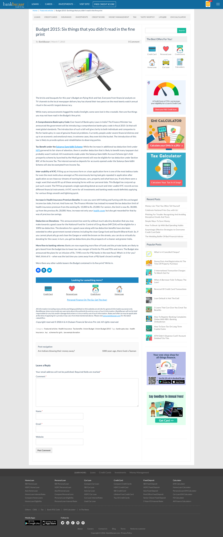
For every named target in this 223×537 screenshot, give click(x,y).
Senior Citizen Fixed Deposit (154, 498)
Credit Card (48, 294)
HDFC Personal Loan (63, 487)
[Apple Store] (49, 524)
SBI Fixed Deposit (150, 484)
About (80, 529)
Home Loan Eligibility (33, 501)
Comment (41, 376)
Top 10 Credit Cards (122, 498)
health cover (99, 210)
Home (35, 10)
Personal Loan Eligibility (64, 498)
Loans (35, 4)
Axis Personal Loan (62, 491)
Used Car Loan (90, 501)
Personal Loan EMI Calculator (184, 491)
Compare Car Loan (91, 484)
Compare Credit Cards (123, 484)
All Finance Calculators (182, 501)
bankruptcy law (122, 329)
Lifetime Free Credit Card (124, 494)
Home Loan (119, 294)
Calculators (179, 67)
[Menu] (218, 4)
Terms (123, 529)
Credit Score (98, 17)
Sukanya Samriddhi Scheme (69, 146)
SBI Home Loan (31, 484)
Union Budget (88, 329)
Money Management (119, 17)
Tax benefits (77, 329)
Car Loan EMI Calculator (182, 494)
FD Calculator (178, 498)
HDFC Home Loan (32, 487)
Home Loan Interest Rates (35, 494)
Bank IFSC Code (53, 509)
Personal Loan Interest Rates (66, 501)
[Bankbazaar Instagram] (78, 523)
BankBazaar (44, 41)
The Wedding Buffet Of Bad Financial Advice (164, 236)
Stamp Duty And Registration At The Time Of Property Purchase (170, 262)
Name (39, 411)
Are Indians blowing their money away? (56, 351)
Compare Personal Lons (64, 494)
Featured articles (46, 10)
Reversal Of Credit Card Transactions (170, 289)
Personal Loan (71, 294)
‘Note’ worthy (147, 17)
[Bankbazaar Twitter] (62, 523)
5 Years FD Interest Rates (153, 501)
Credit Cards (50, 17)
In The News (84, 509)
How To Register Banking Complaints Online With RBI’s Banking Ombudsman (170, 319)
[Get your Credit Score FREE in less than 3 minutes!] (166, 115)
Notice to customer (137, 529)
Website (40, 436)
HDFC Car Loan (90, 494)
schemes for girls (55, 332)
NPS (38, 150)
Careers (90, 529)
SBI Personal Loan (62, 484)
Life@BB (162, 17)
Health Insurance (65, 329)
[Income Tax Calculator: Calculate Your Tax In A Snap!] (166, 187)
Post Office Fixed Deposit (153, 494)
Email (39, 424)
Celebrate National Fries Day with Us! (161, 210)
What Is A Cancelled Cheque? (167, 252)
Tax (134, 17)
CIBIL (35, 509)
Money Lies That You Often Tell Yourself (162, 206)
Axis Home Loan (31, 491)
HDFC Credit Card (121, 487)
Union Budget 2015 (103, 329)
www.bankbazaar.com (111, 316)
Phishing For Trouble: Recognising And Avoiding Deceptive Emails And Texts (165, 215)
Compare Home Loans (34, 498)
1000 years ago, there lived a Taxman (119, 351)
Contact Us (102, 529)
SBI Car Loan (89, 487)
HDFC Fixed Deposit (151, 487)
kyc (46, 332)
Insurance (66, 17)
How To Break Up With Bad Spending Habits (164, 225)
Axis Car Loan (89, 491)
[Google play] (33, 524)
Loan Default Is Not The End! (166, 298)
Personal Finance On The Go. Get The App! (87, 299)
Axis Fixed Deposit (150, 491)
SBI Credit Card (120, 491)
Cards (48, 4)
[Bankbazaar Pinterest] (83, 523)
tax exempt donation (72, 332)
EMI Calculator (178, 17)
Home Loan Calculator (182, 487)
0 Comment (133, 41)
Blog (114, 529)
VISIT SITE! (84, 4)
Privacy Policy (126, 533)
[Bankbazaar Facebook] (72, 523)
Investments (66, 4)
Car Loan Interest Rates (93, 498)
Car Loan (165, 67)
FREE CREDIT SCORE (104, 4)
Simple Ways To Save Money (157, 221)
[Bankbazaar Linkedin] (67, 523)
